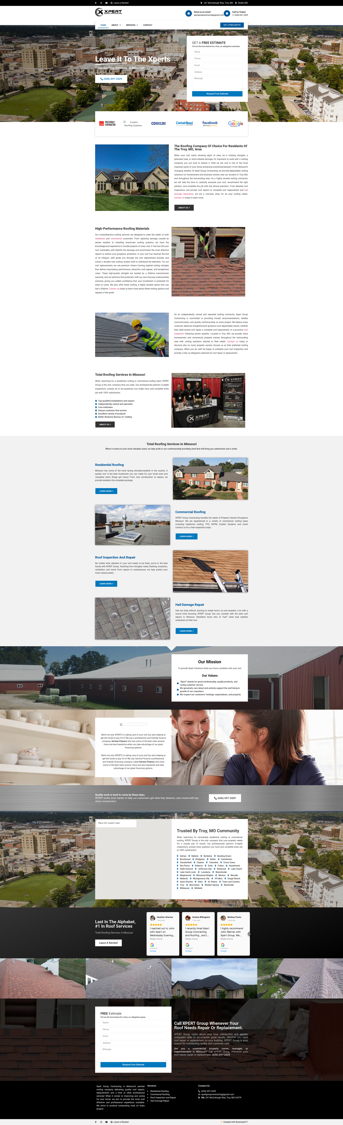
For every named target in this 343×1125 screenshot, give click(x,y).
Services (130, 25)
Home (103, 25)
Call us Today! (239, 12)
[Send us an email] (188, 13)
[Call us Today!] (227, 13)
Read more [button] (156, 938)
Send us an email (202, 12)
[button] (146, 934)
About (114, 25)
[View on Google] (152, 918)
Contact (147, 25)
